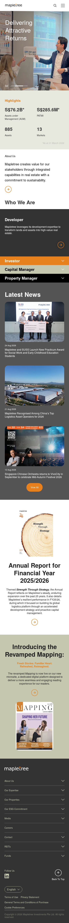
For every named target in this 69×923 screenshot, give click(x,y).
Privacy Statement (30, 897)
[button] (34, 781)
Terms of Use (11, 897)
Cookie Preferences (14, 907)
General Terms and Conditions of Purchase (26, 902)
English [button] (11, 889)
